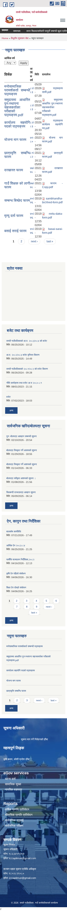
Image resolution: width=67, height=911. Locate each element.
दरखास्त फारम (13, 170)
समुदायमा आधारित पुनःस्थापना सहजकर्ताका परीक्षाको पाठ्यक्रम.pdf (17, 107)
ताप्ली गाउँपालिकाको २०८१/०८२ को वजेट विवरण (27, 368)
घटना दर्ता (10, 779)
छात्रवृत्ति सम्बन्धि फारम (17, 155)
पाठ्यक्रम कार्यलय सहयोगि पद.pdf (52, 124)
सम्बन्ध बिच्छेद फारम (17, 200)
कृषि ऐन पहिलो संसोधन (16, 573)
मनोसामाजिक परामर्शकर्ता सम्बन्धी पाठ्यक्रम (17, 90)
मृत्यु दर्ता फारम (13, 216)
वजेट (8, 396)
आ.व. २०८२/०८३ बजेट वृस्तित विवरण (23, 354)
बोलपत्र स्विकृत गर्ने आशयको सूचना (21, 464)
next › (34, 241)
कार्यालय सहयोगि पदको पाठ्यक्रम (17, 124)
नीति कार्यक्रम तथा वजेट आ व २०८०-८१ (24, 382)
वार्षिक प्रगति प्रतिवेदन (17, 809)
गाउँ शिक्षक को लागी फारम (17, 185)
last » (50, 241)
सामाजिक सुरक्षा (13, 784)
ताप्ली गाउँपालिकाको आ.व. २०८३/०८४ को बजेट (26, 340)
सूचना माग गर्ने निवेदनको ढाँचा (34, 739)
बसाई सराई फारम (15, 231)
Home (5, 38)
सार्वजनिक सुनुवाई (14, 820)
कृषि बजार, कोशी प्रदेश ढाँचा (16, 759)
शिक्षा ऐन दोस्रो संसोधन (16, 587)
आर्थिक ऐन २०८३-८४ (15, 545)
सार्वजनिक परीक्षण (14, 825)
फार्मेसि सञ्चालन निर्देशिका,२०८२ (20, 559)
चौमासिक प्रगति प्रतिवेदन (18, 814)
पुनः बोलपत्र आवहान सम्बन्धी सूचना (21, 436)
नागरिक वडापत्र (13, 789)
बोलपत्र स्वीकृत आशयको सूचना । (21, 478)
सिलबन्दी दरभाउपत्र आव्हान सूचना (21, 492)
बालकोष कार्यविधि (13, 531)
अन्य (11, 410)
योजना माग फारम (15, 140)
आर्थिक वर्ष (9, 58)
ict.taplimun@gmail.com (22, 858)
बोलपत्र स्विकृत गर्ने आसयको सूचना (21, 450)
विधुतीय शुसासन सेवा (20, 38)
